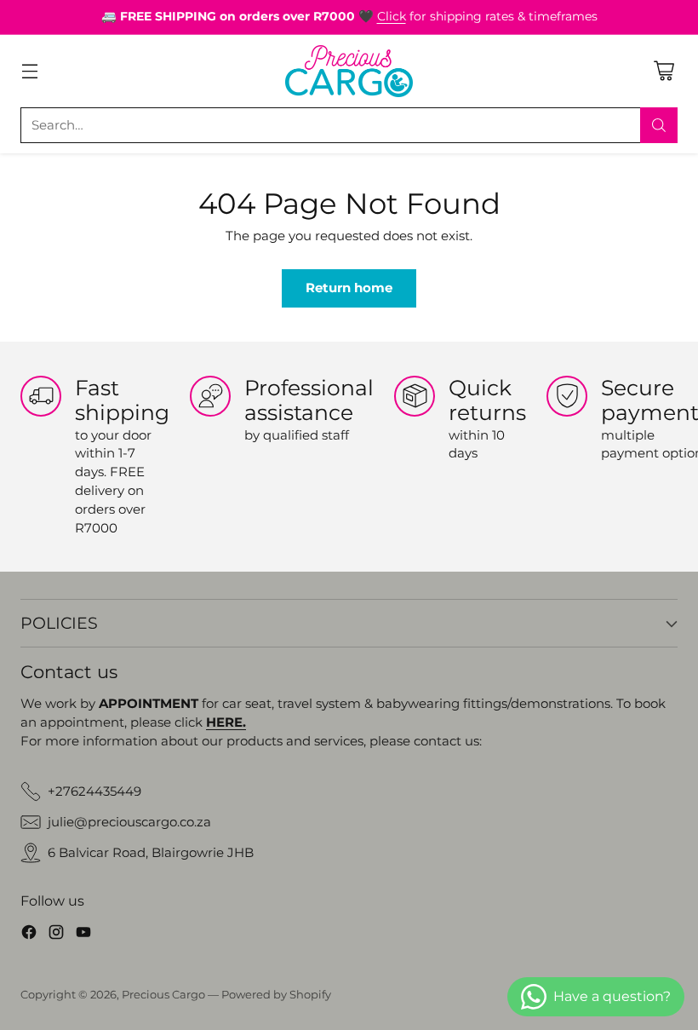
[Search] (659, 125)
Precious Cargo (163, 994)
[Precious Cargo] (349, 71)
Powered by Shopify (276, 994)
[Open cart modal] (663, 71)
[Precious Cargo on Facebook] (29, 935)
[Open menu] (29, 71)
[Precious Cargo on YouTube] (83, 935)
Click (391, 16)
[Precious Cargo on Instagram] (56, 935)
